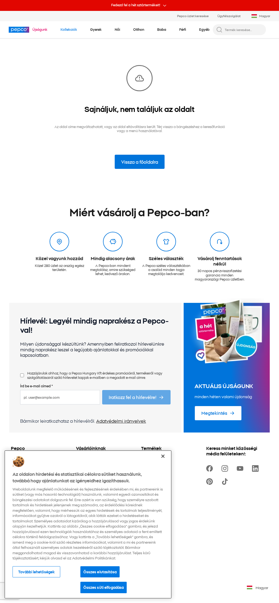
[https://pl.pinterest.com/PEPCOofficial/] (210, 481)
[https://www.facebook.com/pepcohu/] (210, 468)
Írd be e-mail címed (36, 386)
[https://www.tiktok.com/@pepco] (226, 481)
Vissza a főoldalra (139, 162)
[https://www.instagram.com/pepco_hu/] (226, 468)
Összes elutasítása (99, 571)
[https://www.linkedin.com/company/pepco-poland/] (256, 468)
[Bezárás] (163, 456)
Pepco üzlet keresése (193, 16)
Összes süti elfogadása (103, 587)
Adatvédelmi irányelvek (121, 421)
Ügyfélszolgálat (229, 16)
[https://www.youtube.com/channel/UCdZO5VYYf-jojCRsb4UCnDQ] (241, 468)
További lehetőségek (36, 571)
